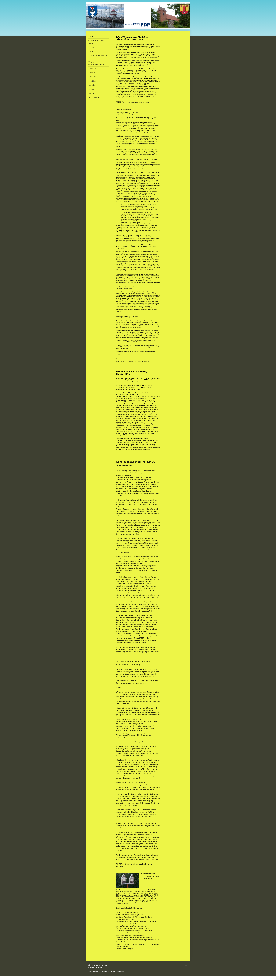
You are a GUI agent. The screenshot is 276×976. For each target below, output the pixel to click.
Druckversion (95, 965)
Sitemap (104, 965)
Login (186, 965)
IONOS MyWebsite (114, 971)
